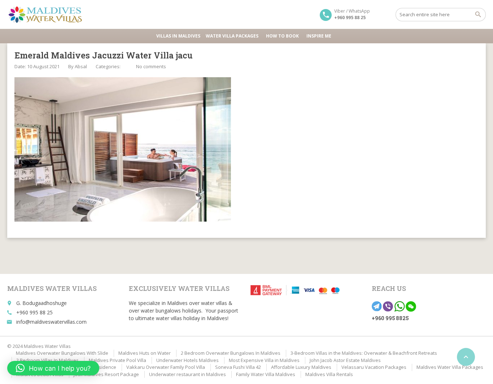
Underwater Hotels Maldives (187, 360)
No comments (151, 66)
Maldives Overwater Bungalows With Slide (62, 353)
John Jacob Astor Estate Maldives (345, 360)
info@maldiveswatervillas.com (51, 321)
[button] (53, 368)
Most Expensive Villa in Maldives (264, 360)
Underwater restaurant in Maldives (187, 374)
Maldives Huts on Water (144, 353)
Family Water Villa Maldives (265, 374)
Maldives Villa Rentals (329, 374)
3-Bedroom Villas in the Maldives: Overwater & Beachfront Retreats (364, 353)
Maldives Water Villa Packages (449, 367)
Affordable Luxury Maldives (301, 367)
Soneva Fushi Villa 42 (238, 367)
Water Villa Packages (232, 36)
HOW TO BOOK (282, 36)
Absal (81, 66)
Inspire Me (318, 36)
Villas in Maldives (178, 36)
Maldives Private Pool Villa (117, 360)
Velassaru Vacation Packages (373, 367)
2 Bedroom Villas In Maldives (47, 360)
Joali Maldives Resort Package (106, 374)
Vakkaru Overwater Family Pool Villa (165, 367)
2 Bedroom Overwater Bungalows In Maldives (230, 353)
